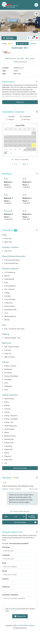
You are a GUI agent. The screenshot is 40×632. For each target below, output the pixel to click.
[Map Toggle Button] (28, 38)
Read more (20, 102)
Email (4, 563)
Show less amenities (20, 468)
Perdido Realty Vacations (26, 625)
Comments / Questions (10, 595)
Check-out (6, 587)
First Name (6, 547)
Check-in (5, 579)
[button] (2, 22)
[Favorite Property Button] (37, 14)
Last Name (6, 555)
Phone (4, 571)
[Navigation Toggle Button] (36, 5)
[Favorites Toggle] (37, 38)
